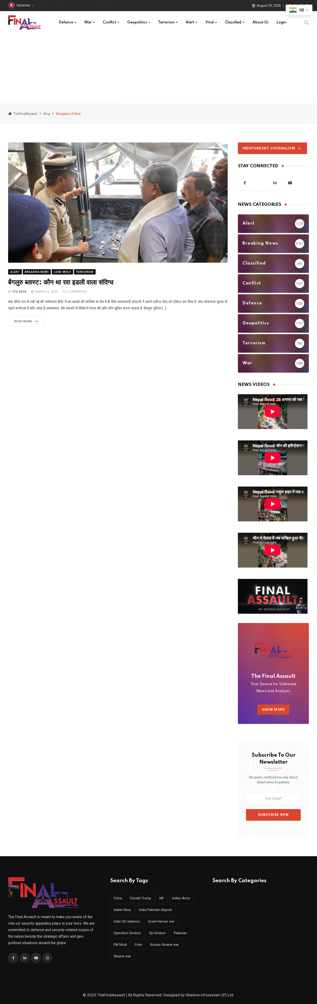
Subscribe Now (273, 815)
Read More (23, 321)
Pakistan (180, 933)
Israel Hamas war (161, 921)
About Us (260, 22)
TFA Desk (19, 291)
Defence (66, 22)
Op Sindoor (157, 933)
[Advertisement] (158, 68)
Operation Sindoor (127, 933)
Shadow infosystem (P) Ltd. (210, 995)
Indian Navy (122, 910)
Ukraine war (122, 956)
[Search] (306, 22)
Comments (77, 291)
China (117, 898)
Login (281, 22)
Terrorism (166, 22)
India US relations (126, 921)
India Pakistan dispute (155, 910)
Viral (209, 22)
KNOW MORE (273, 709)
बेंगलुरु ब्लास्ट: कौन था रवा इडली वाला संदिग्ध (60, 282)
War (88, 22)
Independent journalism (269, 148)
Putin (138, 945)
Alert (190, 22)
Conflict (109, 22)
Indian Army (181, 898)
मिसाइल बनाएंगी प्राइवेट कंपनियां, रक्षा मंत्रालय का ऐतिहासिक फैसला (76, 5)
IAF (161, 898)
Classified (233, 22)
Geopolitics (137, 22)
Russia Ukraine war (164, 945)
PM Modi (120, 945)
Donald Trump (140, 898)
